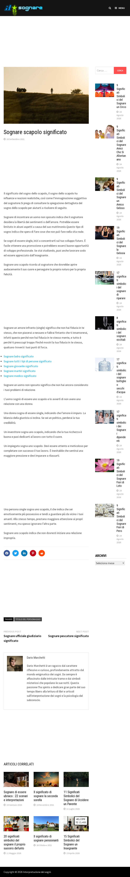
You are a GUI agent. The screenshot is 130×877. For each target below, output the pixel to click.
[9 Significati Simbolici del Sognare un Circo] (104, 86)
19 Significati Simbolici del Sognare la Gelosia (121, 240)
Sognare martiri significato (20, 371)
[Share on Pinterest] (33, 553)
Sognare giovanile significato (21, 366)
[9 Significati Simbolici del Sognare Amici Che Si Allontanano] (104, 127)
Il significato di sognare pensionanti (46, 838)
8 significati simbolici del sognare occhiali (121, 328)
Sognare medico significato (20, 376)
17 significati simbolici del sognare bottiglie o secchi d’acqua (121, 376)
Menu (122, 8)
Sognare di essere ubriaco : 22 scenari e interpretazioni (16, 796)
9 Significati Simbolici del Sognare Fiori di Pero (121, 518)
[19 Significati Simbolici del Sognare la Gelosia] (104, 228)
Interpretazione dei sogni (37, 872)
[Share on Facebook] (7, 553)
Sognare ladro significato (19, 356)
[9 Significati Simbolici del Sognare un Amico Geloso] (104, 179)
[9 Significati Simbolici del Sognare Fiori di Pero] (104, 506)
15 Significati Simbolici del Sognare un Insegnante (72, 842)
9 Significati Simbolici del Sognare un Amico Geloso (121, 193)
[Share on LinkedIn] (24, 553)
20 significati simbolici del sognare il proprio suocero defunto (14, 842)
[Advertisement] (65, 38)
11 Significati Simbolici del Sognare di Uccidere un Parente (76, 798)
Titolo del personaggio (28, 619)
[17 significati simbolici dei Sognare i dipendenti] (104, 412)
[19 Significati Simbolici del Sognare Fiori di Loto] (104, 461)
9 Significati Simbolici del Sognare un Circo (121, 96)
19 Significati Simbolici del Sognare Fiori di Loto (121, 473)
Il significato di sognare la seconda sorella (46, 796)
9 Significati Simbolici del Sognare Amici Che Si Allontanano (121, 143)
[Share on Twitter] (15, 553)
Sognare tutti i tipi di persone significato (28, 361)
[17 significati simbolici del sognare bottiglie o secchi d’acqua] (104, 360)
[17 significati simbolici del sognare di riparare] (104, 273)
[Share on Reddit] (42, 553)
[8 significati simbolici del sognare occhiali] (104, 318)
